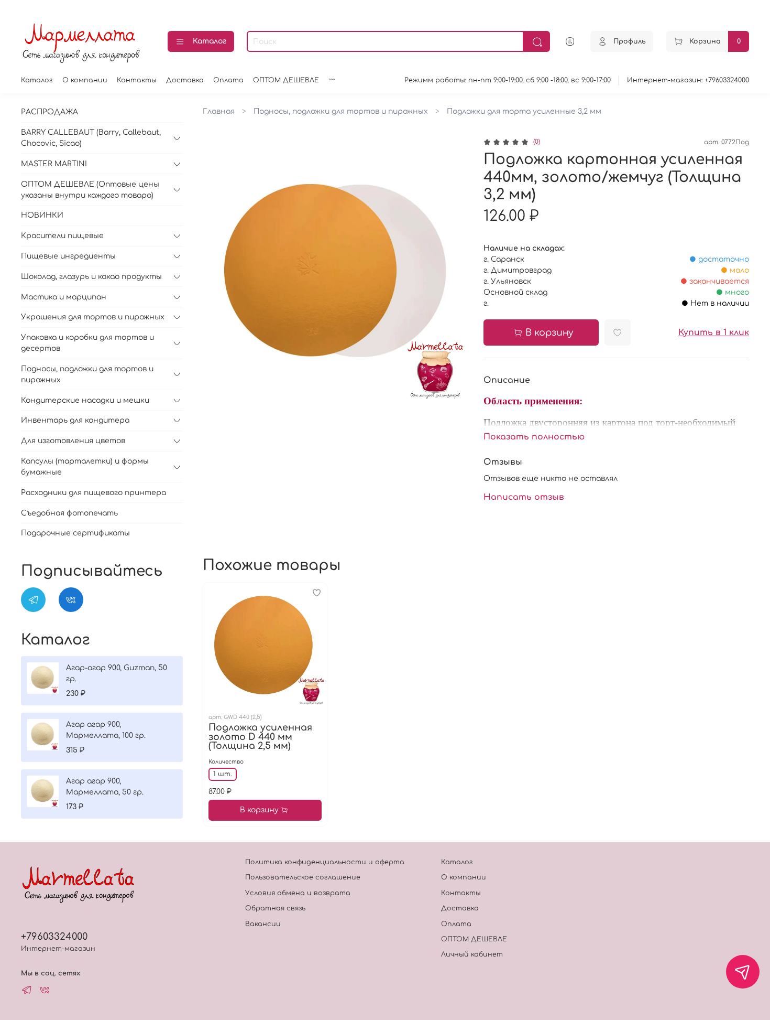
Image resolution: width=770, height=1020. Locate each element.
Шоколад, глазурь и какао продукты (91, 277)
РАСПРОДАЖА (49, 112)
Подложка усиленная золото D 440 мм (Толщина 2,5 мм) (260, 737)
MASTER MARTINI (54, 164)
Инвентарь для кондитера (75, 420)
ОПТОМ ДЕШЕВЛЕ (286, 80)
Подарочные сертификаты (75, 533)
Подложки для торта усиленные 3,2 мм (524, 111)
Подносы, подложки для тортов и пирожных (341, 111)
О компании (84, 80)
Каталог (209, 41)
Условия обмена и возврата (297, 893)
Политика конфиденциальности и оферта (324, 862)
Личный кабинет (472, 954)
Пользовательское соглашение (302, 877)
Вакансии (263, 924)
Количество (226, 762)
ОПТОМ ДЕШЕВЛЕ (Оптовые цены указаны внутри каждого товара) (90, 189)
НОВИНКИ (42, 215)
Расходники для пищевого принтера (93, 493)
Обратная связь (275, 908)
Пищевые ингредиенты (68, 256)
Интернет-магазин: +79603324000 (688, 80)
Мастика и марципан (63, 297)
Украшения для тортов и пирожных (92, 317)
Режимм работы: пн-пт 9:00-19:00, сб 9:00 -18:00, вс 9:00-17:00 (507, 80)
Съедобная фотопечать (69, 513)
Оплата (228, 80)
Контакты (137, 80)
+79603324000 (54, 936)
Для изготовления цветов (73, 441)
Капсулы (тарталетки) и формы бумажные (85, 466)
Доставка (185, 80)
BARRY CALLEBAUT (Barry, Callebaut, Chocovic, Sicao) (91, 137)
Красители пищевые (62, 236)
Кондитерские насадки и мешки (85, 400)
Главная (219, 111)
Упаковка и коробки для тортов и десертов (87, 343)
